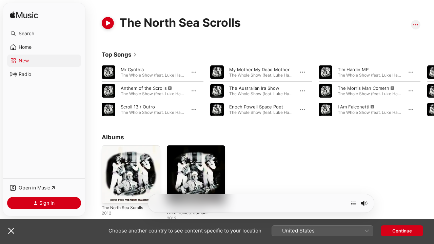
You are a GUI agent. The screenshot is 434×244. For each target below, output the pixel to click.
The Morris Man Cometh (363, 88)
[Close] (11, 231)
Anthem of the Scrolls (144, 88)
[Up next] (354, 203)
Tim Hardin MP (353, 69)
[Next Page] (427, 91)
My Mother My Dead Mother (259, 69)
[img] (24, 15)
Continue (402, 230)
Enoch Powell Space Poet (256, 106)
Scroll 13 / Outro (138, 106)
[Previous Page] (95, 91)
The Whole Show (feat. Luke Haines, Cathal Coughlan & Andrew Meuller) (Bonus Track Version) (191, 158)
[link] (119, 54)
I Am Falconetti (353, 106)
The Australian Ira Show (254, 88)
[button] (44, 33)
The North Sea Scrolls (125, 148)
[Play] (108, 23)
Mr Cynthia (132, 69)
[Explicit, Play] (108, 91)
